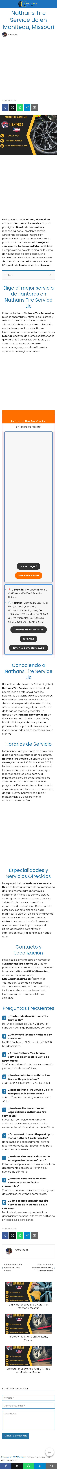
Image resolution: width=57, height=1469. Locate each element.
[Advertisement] (28, 67)
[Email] (34, 107)
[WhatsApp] (20, 107)
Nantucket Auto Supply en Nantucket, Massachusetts (42, 1267)
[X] (12, 107)
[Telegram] (27, 107)
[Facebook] (5, 107)
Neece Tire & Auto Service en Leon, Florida (13, 1267)
